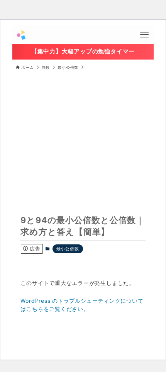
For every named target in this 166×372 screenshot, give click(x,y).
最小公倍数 (67, 248)
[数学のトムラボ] (21, 35)
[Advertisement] (83, 133)
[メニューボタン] (144, 35)
